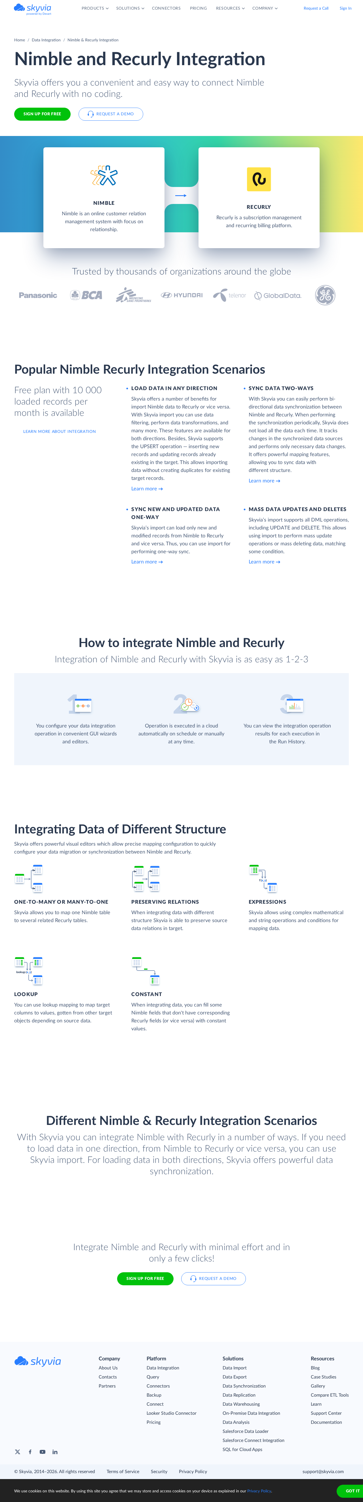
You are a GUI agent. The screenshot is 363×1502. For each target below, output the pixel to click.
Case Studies (323, 1377)
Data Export (235, 1377)
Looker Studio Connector (172, 1413)
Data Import (235, 1368)
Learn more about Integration (59, 432)
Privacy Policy (193, 1471)
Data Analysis (236, 1422)
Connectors (158, 1386)
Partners (107, 1386)
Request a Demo (115, 114)
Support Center (326, 1413)
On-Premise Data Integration (251, 1413)
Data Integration (46, 40)
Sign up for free (145, 1279)
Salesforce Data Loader (246, 1431)
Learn (316, 1404)
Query (153, 1377)
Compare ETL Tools (330, 1395)
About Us (108, 1368)
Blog (315, 1368)
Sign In (346, 8)
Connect (155, 1404)
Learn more (144, 489)
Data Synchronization (244, 1386)
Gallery (318, 1386)
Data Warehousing (241, 1404)
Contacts (108, 1377)
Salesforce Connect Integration (253, 1440)
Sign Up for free (42, 114)
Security (159, 1471)
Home (19, 40)
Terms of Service (123, 1471)
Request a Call (316, 8)
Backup (154, 1395)
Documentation (326, 1422)
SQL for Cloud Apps (242, 1449)
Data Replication (239, 1395)
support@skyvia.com (323, 1471)
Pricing (154, 1422)
